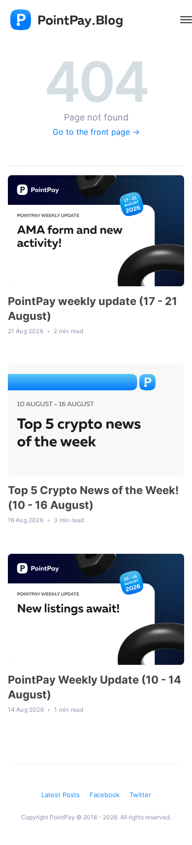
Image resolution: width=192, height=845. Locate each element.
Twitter (140, 795)
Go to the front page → (96, 132)
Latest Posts (60, 795)
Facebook (105, 795)
